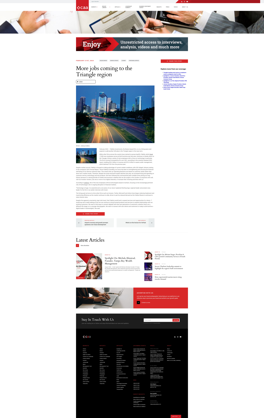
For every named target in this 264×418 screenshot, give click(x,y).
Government (119, 368)
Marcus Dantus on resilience (139, 406)
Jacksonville (85, 362)
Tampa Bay (85, 383)
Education (119, 364)
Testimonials (169, 352)
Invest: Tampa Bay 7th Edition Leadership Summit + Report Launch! (139, 360)
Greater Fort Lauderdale (88, 356)
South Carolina (86, 381)
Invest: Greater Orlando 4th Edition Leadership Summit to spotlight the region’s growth (156, 355)
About (184, 7)
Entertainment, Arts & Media (122, 366)
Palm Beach (85, 372)
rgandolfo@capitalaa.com (155, 395)
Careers (168, 354)
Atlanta (84, 348)
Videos (176, 7)
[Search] (187, 7)
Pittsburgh (85, 375)
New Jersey (85, 370)
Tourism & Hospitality (121, 385)
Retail (118, 379)
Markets (93, 7)
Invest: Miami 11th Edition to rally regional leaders (157, 351)
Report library (104, 7)
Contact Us (169, 350)
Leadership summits (128, 7)
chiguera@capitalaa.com (155, 385)
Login (92, 1)
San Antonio (85, 379)
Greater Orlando (86, 358)
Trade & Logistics (120, 387)
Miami (84, 364)
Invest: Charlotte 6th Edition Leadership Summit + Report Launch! (139, 364)
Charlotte (85, 352)
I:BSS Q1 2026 (136, 385)
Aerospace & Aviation (121, 360)
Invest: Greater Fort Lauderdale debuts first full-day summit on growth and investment (156, 360)
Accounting (119, 358)
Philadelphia (85, 373)
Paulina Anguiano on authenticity (137, 402)
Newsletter (169, 356)
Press (167, 7)
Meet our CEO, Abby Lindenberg (173, 360)
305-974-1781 (153, 387)
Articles (117, 7)
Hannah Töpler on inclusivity (139, 404)
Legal (118, 375)
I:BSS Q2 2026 (136, 383)
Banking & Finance (114, 60)
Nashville (85, 368)
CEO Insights (119, 356)
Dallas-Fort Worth (86, 354)
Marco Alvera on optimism (139, 399)
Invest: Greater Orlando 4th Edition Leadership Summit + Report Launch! (139, 350)
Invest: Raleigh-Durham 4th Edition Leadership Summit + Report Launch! (139, 369)
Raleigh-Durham (103, 60)
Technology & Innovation (122, 383)
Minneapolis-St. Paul (87, 366)
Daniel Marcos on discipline (139, 397)
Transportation (120, 389)
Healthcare (119, 370)
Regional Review (120, 354)
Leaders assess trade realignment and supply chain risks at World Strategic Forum (156, 376)
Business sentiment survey (145, 7)
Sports (118, 381)
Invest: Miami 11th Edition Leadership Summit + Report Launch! (139, 355)
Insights (159, 7)
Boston (84, 350)
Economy (124, 60)
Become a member (171, 358)
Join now (175, 320)
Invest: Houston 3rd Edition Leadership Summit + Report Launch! (139, 374)
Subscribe (96, 1)
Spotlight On (119, 348)
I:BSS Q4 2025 (136, 387)
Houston (85, 360)
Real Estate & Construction (122, 377)
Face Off (118, 352)
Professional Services (134, 60)
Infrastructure (120, 372)
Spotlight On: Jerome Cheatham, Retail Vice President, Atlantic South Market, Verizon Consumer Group (174, 77)
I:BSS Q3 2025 (136, 389)
